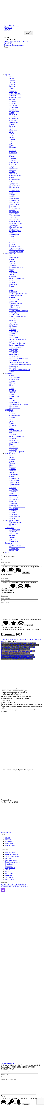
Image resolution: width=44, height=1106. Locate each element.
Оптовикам (13, 551)
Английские (13, 183)
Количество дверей (16, 347)
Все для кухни (14, 246)
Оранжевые (13, 107)
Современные (14, 179)
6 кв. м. (12, 242)
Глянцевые (13, 92)
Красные (12, 84)
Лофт (11, 193)
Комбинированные (16, 303)
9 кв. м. (12, 244)
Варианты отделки (16, 248)
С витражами (14, 305)
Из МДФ (12, 438)
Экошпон (12, 151)
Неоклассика (14, 198)
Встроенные (13, 219)
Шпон (11, 149)
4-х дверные (13, 353)
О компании (9, 528)
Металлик (13, 95)
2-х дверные (13, 349)
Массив (12, 145)
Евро (11, 181)
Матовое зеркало (15, 295)
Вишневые (13, 109)
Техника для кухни (16, 252)
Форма (11, 166)
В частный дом (14, 516)
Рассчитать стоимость (21, 886)
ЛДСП (11, 143)
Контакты (8, 552)
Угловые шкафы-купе (17, 343)
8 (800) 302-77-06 (10, 41)
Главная (4, 639)
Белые (11, 78)
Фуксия (12, 99)
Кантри (12, 189)
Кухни (7, 75)
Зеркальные (13, 440)
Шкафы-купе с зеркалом (18, 293)
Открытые (13, 503)
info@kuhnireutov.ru (8, 832)
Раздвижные (13, 505)
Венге (11, 113)
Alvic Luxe (13, 284)
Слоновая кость (15, 97)
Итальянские (14, 187)
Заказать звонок (6, 886)
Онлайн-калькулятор (17, 547)
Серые (11, 88)
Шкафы (8, 840)
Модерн (12, 194)
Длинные (12, 333)
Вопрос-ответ (14, 549)
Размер (11, 233)
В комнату (13, 511)
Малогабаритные (15, 227)
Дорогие (12, 160)
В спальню (13, 514)
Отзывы (12, 535)
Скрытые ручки (15, 231)
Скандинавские (15, 204)
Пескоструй (13, 301)
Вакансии (13, 539)
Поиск (27, 33)
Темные (12, 261)
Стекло (12, 297)
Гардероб (12, 368)
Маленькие (13, 273)
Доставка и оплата (12, 520)
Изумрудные (14, 111)
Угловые (12, 170)
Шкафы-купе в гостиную (18, 311)
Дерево (12, 139)
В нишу (12, 512)
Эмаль (11, 134)
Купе (11, 444)
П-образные (13, 168)
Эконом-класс (14, 162)
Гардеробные (10, 453)
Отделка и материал (16, 278)
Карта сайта (13, 541)
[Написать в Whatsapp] (22, 948)
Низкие (12, 335)
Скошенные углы (15, 175)
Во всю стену (14, 356)
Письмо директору (8, 1063)
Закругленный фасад (16, 345)
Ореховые (13, 115)
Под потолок (14, 360)
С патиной (13, 153)
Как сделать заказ (15, 522)
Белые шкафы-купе (16, 267)
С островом (13, 225)
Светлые (12, 265)
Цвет (11, 76)
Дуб (10, 141)
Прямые (12, 172)
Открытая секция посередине (20, 364)
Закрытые (13, 501)
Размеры (12, 471)
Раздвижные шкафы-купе (18, 362)
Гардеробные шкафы (17, 507)
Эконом (12, 372)
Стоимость (13, 156)
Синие (11, 128)
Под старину (14, 202)
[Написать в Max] (3, 891)
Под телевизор (14, 408)
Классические (14, 191)
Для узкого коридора (16, 452)
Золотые (12, 126)
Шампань (12, 103)
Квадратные (13, 490)
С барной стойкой (16, 223)
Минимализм (14, 200)
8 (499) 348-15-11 (23, 41)
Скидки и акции (15, 545)
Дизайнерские (14, 185)
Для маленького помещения (19, 370)
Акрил (11, 135)
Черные (12, 80)
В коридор (13, 313)
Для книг (12, 322)
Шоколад (12, 101)
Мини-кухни (14, 234)
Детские (12, 318)
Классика (12, 413)
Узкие (11, 236)
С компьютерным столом (18, 404)
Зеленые (12, 86)
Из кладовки (14, 499)
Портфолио (13, 533)
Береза (11, 137)
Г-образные (13, 332)
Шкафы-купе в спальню (18, 316)
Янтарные (13, 116)
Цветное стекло (15, 299)
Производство (14, 530)
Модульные (13, 229)
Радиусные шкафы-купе (18, 339)
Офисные (12, 320)
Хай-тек (12, 210)
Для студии (13, 214)
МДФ (11, 132)
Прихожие (9, 410)
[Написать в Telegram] (22, 919)
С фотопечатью (15, 307)
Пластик (12, 147)
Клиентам (8, 543)
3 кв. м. (12, 238)
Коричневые (13, 257)
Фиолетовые (14, 122)
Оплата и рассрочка (16, 526)
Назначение (13, 309)
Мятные (12, 124)
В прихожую (14, 314)
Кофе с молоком (15, 94)
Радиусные (13, 174)
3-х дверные (13, 351)
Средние (12, 276)
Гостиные (8, 373)
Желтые (12, 82)
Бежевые (12, 90)
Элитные (12, 164)
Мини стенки (14, 396)
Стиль (11, 177)
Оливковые (13, 105)
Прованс (12, 196)
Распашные (13, 366)
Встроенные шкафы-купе (18, 358)
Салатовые (13, 120)
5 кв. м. (12, 240)
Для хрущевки (14, 215)
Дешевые (12, 158)
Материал (13, 130)
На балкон (13, 326)
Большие (12, 274)
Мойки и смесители (16, 250)
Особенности (14, 212)
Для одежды (13, 324)
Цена (11, 465)
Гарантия (12, 531)
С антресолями (14, 221)
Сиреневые (13, 118)
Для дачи (12, 217)
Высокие (12, 330)
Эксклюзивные (15, 208)
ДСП (11, 154)
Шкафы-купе (10, 253)
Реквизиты (13, 537)
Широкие (12, 341)
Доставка (12, 524)
